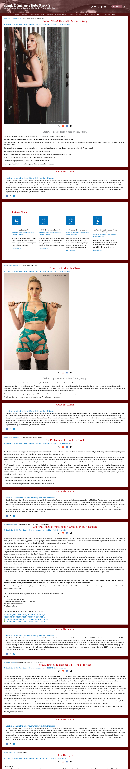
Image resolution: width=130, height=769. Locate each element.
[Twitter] (95, 7)
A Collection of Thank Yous (51, 230)
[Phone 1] (92, 7)
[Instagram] (105, 7)
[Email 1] (88, 7)
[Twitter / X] (59, 126)
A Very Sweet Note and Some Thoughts (105, 231)
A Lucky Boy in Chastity (78, 230)
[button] (116, 6)
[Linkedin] (14, 196)
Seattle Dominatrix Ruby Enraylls (27, 5)
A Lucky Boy (24, 230)
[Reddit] (98, 7)
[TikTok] (102, 7)
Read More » (16, 248)
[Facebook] (108, 7)
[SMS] (71, 126)
